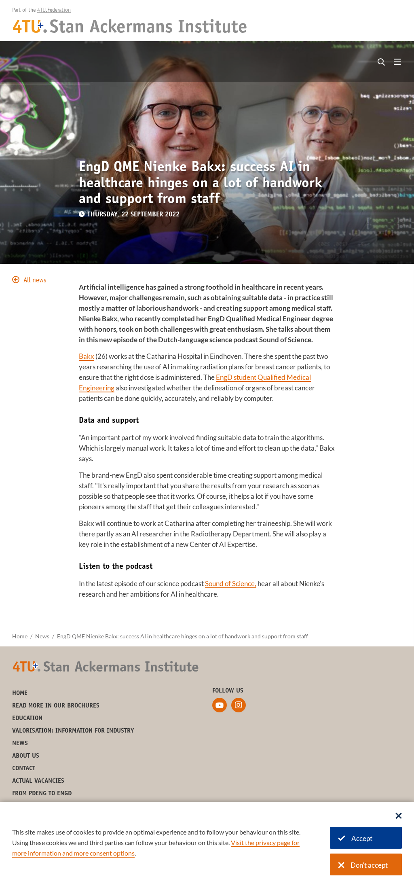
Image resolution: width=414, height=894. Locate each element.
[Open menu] (397, 62)
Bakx (86, 356)
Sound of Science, (230, 583)
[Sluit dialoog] (398, 816)
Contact (23, 768)
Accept (361, 838)
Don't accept (369, 865)
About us (25, 756)
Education (27, 718)
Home (19, 636)
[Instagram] (238, 705)
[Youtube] (219, 705)
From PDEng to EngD (42, 793)
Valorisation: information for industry (73, 731)
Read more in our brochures (55, 706)
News (42, 636)
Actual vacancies (38, 781)
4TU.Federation (54, 10)
